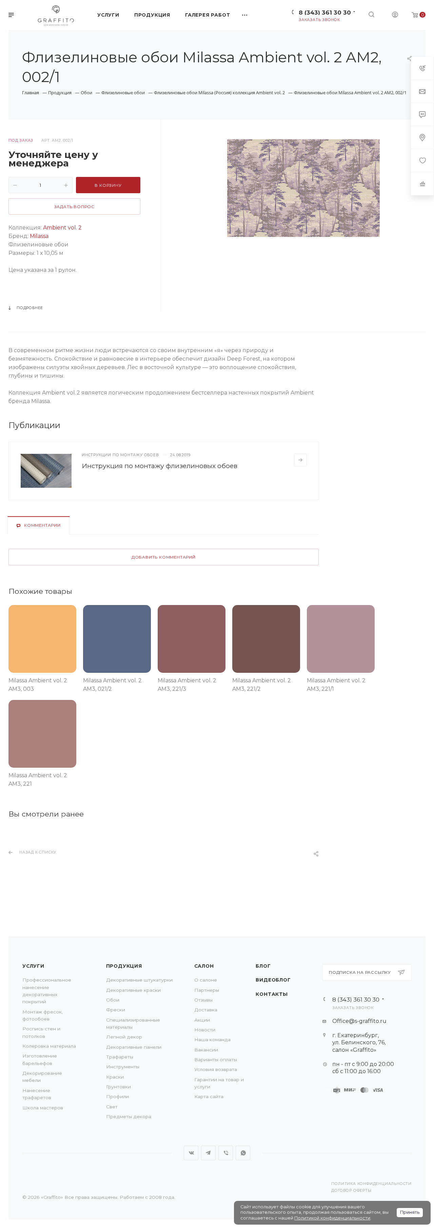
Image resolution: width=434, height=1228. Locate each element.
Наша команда (212, 1039)
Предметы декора (128, 1116)
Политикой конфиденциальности (332, 1218)
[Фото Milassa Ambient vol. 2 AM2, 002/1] (303, 188)
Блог (263, 966)
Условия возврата (215, 1069)
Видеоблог (273, 980)
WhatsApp (243, 1153)
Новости (204, 1029)
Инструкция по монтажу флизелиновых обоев (159, 466)
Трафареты (119, 1057)
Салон (204, 966)
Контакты (272, 994)
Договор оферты (351, 1190)
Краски (115, 1077)
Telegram (208, 1153)
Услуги (33, 966)
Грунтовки (118, 1086)
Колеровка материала (49, 1046)
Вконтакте (191, 1153)
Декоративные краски (133, 990)
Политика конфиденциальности (371, 1184)
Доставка (205, 1009)
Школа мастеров (42, 1107)
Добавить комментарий (164, 557)
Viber (225, 1153)
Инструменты (122, 1066)
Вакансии (206, 1049)
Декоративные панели (133, 1047)
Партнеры (206, 990)
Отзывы (203, 1000)
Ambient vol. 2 (62, 227)
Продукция (124, 966)
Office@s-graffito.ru (359, 1021)
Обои (112, 1000)
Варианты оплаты (215, 1059)
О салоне (205, 980)
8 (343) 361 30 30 (325, 12)
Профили (117, 1096)
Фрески (115, 1009)
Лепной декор (124, 1037)
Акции (202, 1020)
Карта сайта (208, 1096)
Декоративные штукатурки (139, 980)
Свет (112, 1106)
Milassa (38, 236)
